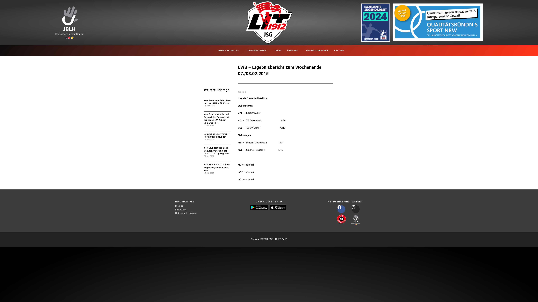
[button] (6, 296)
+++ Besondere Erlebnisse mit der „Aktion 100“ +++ (217, 102)
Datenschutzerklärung (186, 213)
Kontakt (179, 206)
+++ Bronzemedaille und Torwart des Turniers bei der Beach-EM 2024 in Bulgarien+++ (216, 118)
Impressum (180, 209)
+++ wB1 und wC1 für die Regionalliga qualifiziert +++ (216, 167)
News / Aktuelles (228, 50)
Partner (339, 50)
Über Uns (292, 50)
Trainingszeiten (256, 50)
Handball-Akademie (317, 50)
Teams (278, 50)
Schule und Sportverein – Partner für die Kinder (216, 135)
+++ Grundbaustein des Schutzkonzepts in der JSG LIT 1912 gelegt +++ (216, 151)
